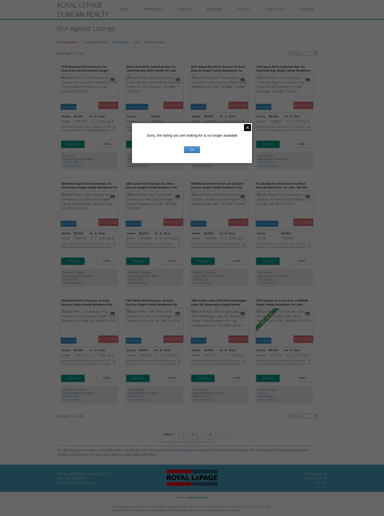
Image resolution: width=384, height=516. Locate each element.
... (201, 434)
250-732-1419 (266, 162)
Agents (243, 9)
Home (124, 9)
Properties (153, 9)
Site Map (307, 9)
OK (192, 149)
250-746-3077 (71, 279)
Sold (136, 42)
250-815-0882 (71, 162)
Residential (120, 42)
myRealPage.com (198, 497)
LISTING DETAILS (73, 144)
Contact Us (274, 9)
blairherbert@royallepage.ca (77, 483)
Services (185, 9)
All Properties (67, 42)
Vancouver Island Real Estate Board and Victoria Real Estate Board (198, 450)
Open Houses (155, 42)
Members (214, 9)
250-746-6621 (266, 279)
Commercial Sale (94, 42)
